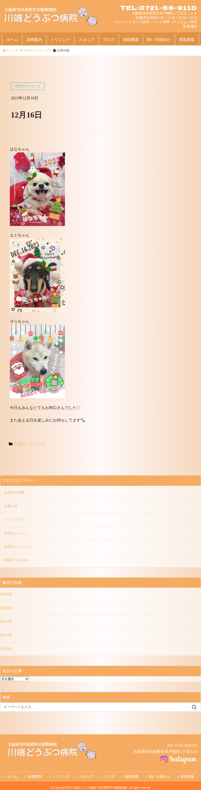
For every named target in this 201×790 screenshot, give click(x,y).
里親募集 (187, 40)
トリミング (60, 40)
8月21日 (6, 635)
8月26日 (6, 594)
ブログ (108, 40)
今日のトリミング (29, 444)
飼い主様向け (159, 40)
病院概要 (131, 40)
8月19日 (6, 649)
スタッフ (86, 40)
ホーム (12, 40)
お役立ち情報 (14, 492)
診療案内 (34, 40)
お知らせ (11, 506)
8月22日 (6, 621)
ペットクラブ (14, 519)
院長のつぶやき (16, 560)
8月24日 (6, 608)
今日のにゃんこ (16, 533)
